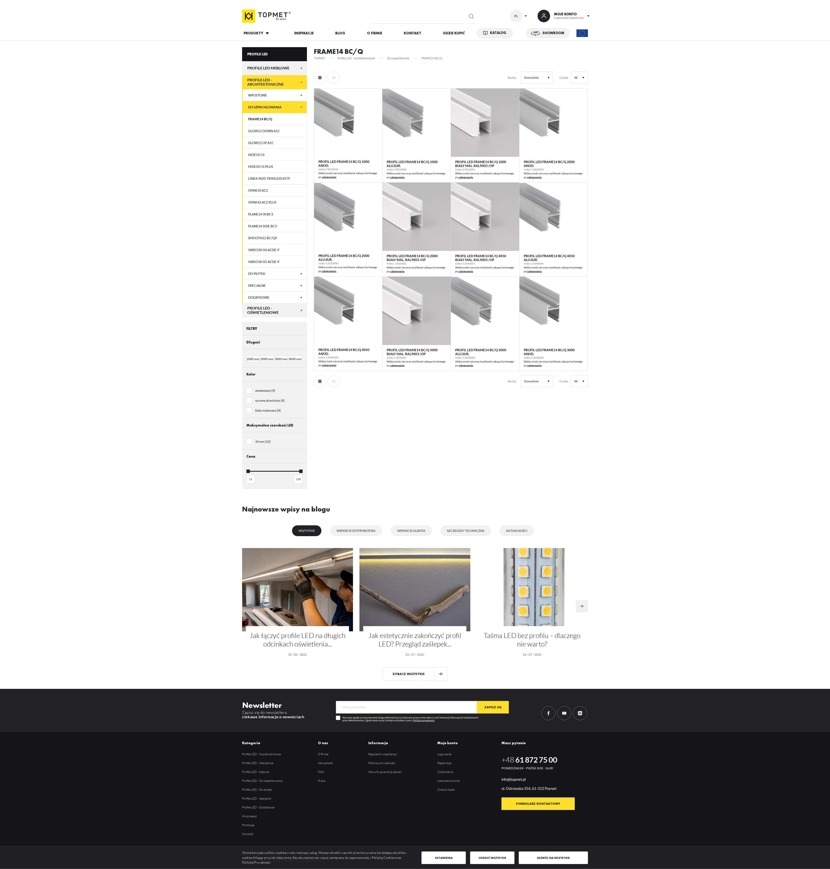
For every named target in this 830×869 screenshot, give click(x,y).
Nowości (247, 834)
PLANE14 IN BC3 (260, 214)
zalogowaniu (329, 177)
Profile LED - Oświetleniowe (263, 310)
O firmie (323, 754)
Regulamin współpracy (382, 754)
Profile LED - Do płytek (257, 789)
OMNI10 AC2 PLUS (262, 202)
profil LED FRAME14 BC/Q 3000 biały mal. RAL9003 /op (412, 352)
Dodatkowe (258, 297)
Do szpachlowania (265, 107)
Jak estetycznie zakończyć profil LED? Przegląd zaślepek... (414, 639)
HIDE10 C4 (256, 155)
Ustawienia (444, 858)
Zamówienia (445, 772)
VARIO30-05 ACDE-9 (263, 262)
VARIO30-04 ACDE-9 (263, 250)
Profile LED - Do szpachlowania (262, 780)
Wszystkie (306, 530)
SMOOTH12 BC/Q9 (262, 238)
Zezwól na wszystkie (553, 858)
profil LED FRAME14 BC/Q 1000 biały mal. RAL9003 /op (480, 164)
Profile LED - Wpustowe (257, 763)
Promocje (248, 825)
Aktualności (516, 530)
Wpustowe (257, 95)
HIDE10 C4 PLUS (260, 166)
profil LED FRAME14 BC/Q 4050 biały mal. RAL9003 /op (480, 258)
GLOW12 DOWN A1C (264, 131)
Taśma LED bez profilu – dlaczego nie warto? (532, 639)
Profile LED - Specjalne (256, 798)
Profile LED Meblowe (268, 68)
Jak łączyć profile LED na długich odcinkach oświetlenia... (297, 639)
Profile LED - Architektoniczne (265, 82)
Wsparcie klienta (411, 530)
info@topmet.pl (513, 779)
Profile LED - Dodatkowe (258, 807)
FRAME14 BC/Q (260, 119)
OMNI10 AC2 (258, 190)
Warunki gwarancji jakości (385, 772)
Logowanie (444, 754)
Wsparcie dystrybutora (356, 530)
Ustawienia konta (448, 780)
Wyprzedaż (249, 816)
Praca (321, 780)
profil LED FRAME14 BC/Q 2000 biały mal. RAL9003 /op (412, 258)
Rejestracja (444, 763)
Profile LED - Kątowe (255, 772)
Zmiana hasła (446, 789)
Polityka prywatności (424, 720)
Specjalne (257, 285)
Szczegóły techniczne (465, 530)
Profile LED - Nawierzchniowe (261, 754)
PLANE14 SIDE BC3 (262, 226)
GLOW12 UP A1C (261, 143)
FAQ (321, 772)
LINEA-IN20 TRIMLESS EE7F (269, 178)
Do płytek (256, 274)
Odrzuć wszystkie (492, 858)
